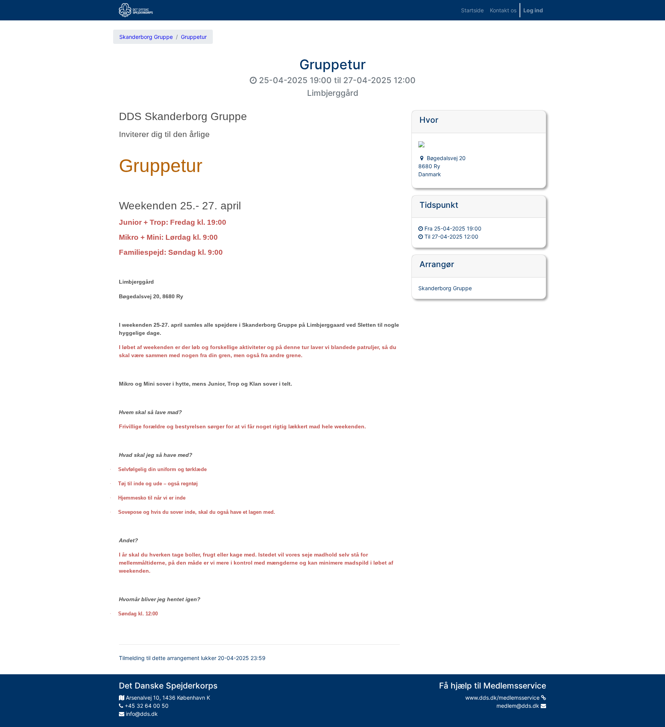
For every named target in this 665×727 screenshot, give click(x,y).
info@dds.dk (141, 713)
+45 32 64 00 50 (146, 705)
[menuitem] (472, 10)
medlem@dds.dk (518, 705)
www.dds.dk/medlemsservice (503, 697)
